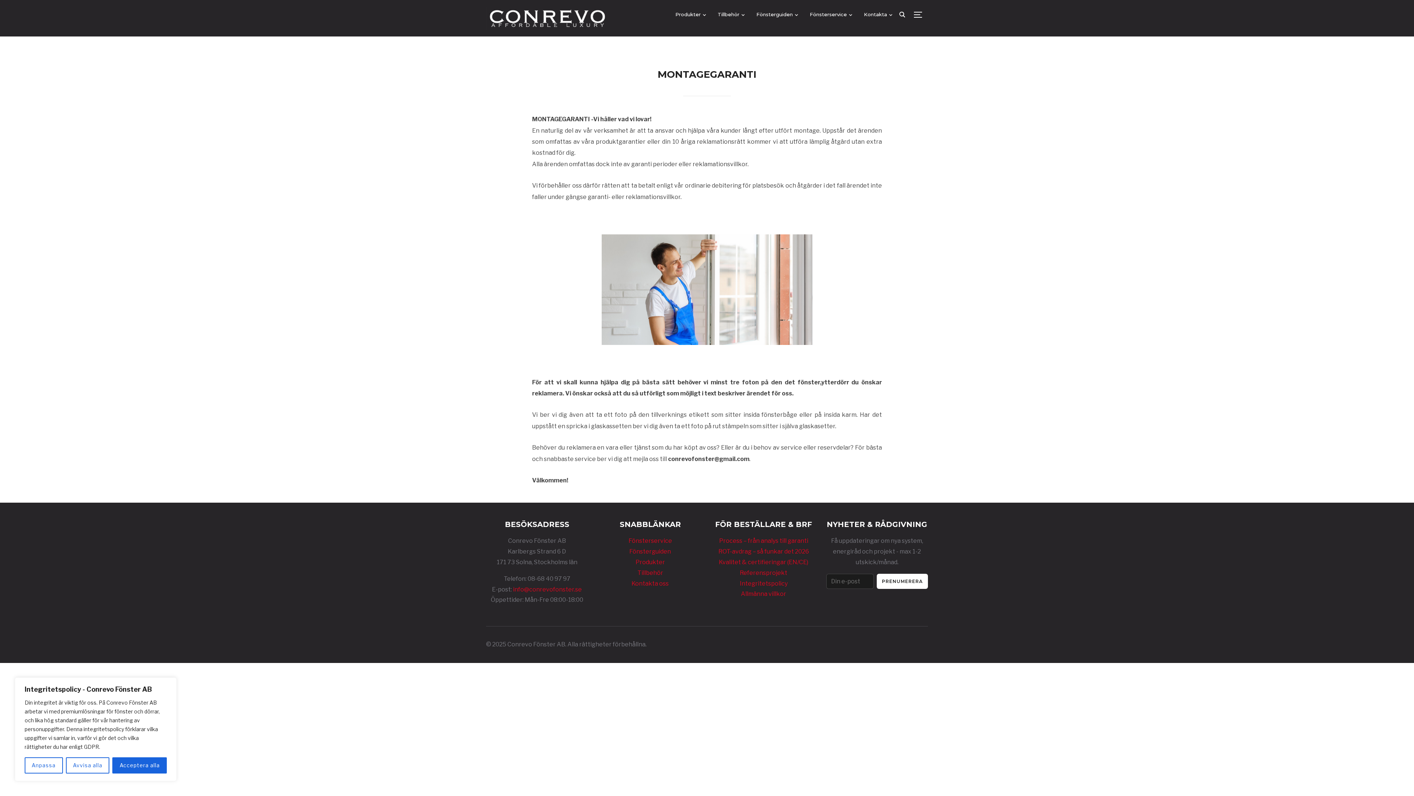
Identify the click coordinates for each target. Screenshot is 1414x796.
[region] (96, 729)
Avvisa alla (87, 765)
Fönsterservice (828, 14)
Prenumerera (902, 581)
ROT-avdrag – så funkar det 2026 (763, 551)
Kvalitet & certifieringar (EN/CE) (763, 562)
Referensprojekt (763, 572)
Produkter (688, 14)
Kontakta (875, 14)
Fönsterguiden (774, 14)
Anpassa (44, 765)
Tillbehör (650, 572)
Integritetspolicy (764, 583)
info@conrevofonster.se (547, 589)
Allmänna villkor (763, 593)
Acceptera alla (140, 765)
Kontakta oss (650, 583)
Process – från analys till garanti (763, 540)
